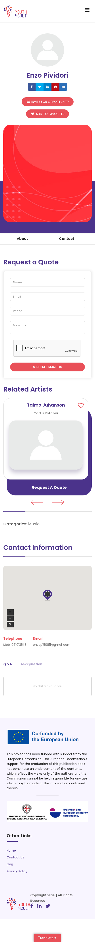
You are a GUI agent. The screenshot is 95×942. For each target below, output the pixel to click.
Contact (66, 238)
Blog (10, 864)
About (22, 238)
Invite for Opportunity (49, 101)
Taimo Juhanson (46, 405)
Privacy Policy (17, 871)
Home (11, 850)
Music (34, 524)
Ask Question (31, 664)
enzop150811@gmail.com (51, 644)
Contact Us (15, 857)
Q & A (7, 664)
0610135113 (18, 644)
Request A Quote (49, 487)
